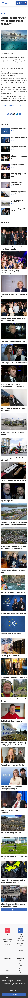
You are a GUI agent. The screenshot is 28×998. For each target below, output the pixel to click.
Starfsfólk (21, 945)
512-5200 (21, 936)
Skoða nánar (5, 986)
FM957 (20, 970)
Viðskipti (7, 962)
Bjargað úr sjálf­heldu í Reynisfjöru (13, 592)
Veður (21, 967)
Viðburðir (20, 965)
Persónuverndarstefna (7, 939)
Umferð (20, 947)
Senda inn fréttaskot (20, 952)
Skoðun (7, 967)
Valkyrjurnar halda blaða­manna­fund (14, 677)
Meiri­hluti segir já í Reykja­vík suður (13, 481)
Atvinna (20, 963)
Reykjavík (4, 108)
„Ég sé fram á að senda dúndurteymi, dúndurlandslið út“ (19, 157)
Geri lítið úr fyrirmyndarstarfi (11, 721)
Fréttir (7, 960)
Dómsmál (4, 105)
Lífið (7, 965)
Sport (7, 963)
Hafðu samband (21, 940)
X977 (21, 972)
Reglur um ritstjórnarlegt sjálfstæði (7, 937)
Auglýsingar (20, 938)
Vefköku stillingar (14, 990)
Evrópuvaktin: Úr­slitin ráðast (18, 128)
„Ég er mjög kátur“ (7, 501)
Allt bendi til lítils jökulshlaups (11, 833)
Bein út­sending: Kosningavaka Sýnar (13, 614)
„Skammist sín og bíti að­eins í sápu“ (13, 341)
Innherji (20, 960)
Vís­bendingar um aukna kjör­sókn (12, 765)
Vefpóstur (21, 948)
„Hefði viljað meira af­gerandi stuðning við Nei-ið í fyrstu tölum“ (18, 175)
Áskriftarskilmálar (20, 943)
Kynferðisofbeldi (12, 105)
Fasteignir (21, 962)
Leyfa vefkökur (14, 994)
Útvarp (7, 970)
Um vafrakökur (20, 950)
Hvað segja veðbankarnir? (10, 656)
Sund (21, 105)
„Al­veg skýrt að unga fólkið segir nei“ (14, 363)
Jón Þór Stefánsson (5, 27)
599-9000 (8, 944)
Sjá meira (14, 910)
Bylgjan (20, 968)
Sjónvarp (7, 968)
